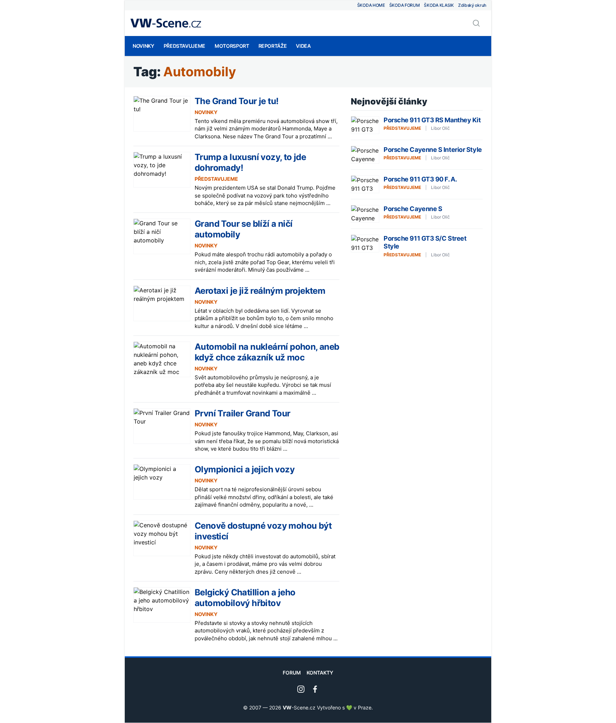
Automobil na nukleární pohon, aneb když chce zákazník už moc (267, 352)
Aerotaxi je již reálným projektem (260, 291)
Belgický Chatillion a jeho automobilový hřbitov (245, 597)
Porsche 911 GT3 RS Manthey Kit (432, 120)
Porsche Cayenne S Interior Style (433, 149)
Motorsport (232, 46)
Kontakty (320, 673)
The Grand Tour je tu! (236, 101)
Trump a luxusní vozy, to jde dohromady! (250, 162)
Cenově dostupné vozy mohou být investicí (263, 531)
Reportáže (272, 46)
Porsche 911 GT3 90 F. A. (420, 179)
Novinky (143, 46)
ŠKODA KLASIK (438, 5)
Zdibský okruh (472, 5)
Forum (292, 673)
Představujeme (184, 46)
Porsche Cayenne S (413, 208)
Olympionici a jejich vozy (244, 469)
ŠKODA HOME (371, 5)
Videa (303, 46)
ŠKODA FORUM (404, 5)
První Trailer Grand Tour (243, 413)
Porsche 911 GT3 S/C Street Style (425, 242)
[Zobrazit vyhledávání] (476, 23)
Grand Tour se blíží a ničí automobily (243, 229)
